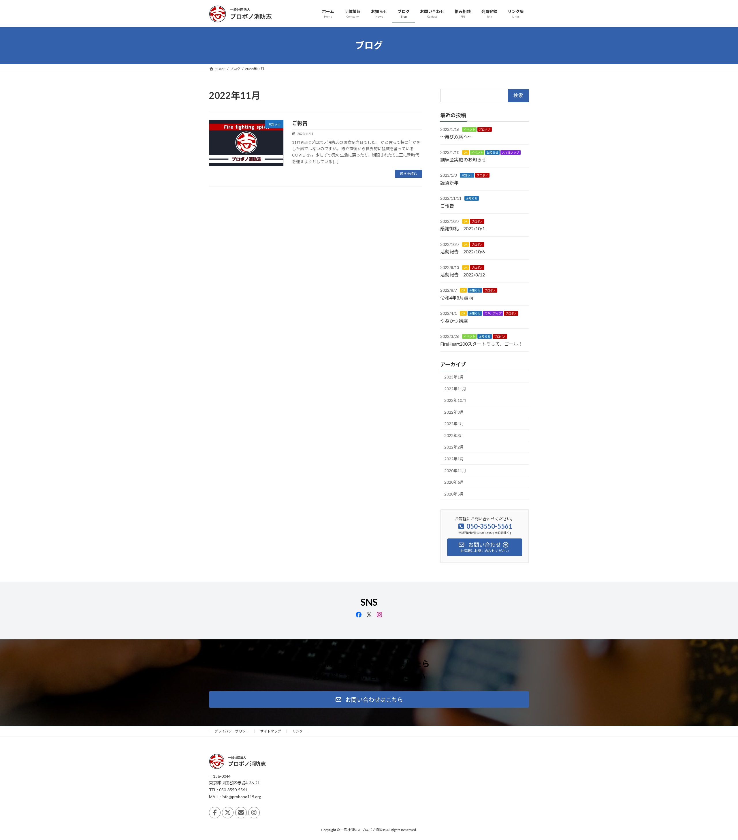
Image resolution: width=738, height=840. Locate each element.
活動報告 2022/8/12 (462, 274)
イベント (469, 129)
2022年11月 (455, 388)
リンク (297, 731)
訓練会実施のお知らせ (463, 159)
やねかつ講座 (454, 320)
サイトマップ (270, 731)
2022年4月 (454, 423)
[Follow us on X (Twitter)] (228, 812)
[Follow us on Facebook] (215, 812)
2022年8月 (454, 411)
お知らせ (492, 152)
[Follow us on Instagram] (254, 812)
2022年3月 (454, 435)
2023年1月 (454, 376)
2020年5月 (454, 493)
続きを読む (408, 174)
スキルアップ (510, 152)
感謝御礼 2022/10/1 (462, 228)
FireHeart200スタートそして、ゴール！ (481, 343)
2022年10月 (455, 400)
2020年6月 (454, 482)
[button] (369, 699)
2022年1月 (454, 458)
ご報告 (300, 123)
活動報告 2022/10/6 (462, 251)
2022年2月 (454, 447)
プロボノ (484, 129)
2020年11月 (455, 470)
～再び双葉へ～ (456, 136)
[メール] (241, 812)
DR (466, 152)
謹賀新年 (449, 182)
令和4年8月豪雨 (456, 297)
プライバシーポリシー (231, 731)
